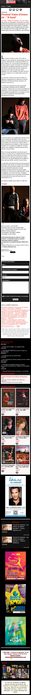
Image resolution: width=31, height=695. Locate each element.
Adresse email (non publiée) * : (10, 269)
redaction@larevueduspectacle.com (15, 657)
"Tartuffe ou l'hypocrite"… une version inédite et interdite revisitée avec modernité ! (14, 313)
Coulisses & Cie (16, 333)
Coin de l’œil (21, 333)
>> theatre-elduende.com (9, 246)
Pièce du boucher (8, 333)
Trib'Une (24, 331)
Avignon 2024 (24, 334)
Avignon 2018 (7, 331)
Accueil (3, 6)
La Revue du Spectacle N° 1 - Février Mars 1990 (8, 438)
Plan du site (6, 658)
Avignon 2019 (13, 331)
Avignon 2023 (18, 334)
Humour (6, 330)
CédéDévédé (19, 331)
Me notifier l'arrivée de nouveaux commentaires (16, 296)
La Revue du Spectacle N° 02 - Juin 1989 (22, 409)
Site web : (4, 275)
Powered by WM (23, 658)
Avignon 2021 (5, 334)
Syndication (15, 658)
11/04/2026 (4, 544)
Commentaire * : (6, 280)
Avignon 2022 (11, 334)
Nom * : (4, 264)
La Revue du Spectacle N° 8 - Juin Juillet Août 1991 (22, 467)
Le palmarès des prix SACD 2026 (11, 349)
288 (18, 326)
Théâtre (9, 6)
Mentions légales (15, 655)
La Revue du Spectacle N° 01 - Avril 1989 (8, 409)
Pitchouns (15, 330)
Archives (26, 333)
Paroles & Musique (21, 330)
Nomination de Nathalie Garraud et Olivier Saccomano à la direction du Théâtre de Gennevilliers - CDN (15, 359)
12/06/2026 (4, 532)
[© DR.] (15, 34)
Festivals (10, 330)
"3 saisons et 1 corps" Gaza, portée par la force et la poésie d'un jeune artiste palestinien (15, 310)
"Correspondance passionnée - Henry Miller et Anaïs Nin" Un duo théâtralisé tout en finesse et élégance (14, 317)
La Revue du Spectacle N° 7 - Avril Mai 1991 (8, 466)
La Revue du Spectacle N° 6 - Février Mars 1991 (22, 438)
